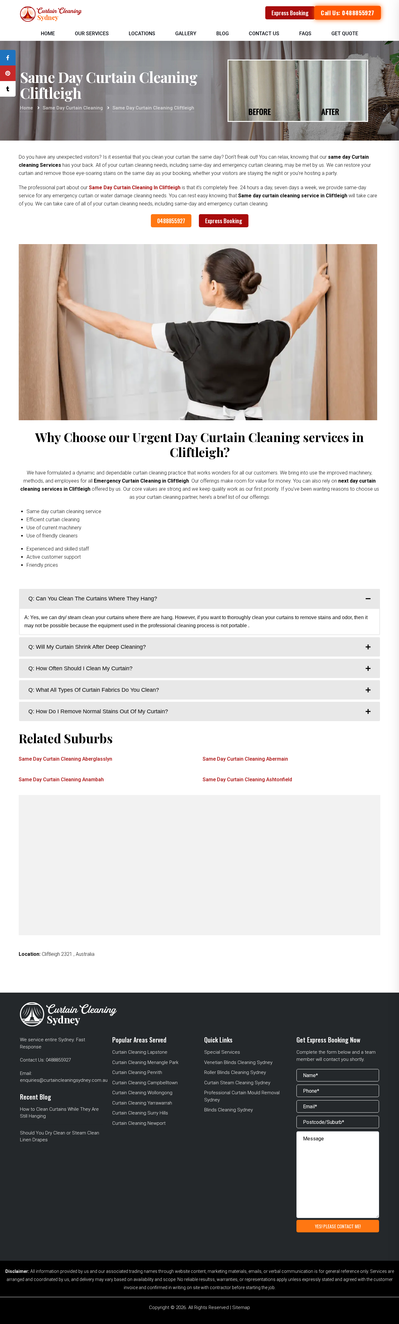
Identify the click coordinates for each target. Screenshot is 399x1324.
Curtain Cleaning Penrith (137, 1072)
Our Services (92, 33)
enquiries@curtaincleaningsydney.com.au (64, 1080)
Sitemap (241, 1307)
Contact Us (264, 33)
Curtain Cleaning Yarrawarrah (142, 1103)
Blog (222, 33)
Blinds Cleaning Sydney (228, 1110)
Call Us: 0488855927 (347, 13)
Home (48, 33)
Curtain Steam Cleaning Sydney (237, 1083)
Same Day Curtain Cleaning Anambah (61, 779)
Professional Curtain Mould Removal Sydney (242, 1096)
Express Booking (290, 13)
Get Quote (344, 33)
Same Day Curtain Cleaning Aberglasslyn (65, 759)
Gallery (185, 33)
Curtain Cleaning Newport (139, 1123)
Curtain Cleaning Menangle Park (145, 1062)
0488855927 (171, 221)
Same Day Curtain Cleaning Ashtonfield (247, 779)
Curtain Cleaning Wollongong (142, 1092)
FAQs (305, 33)
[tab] (199, 598)
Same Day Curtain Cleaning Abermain (245, 759)
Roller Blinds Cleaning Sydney (235, 1072)
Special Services (222, 1052)
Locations (142, 33)
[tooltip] (8, 57)
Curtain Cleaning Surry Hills (140, 1113)
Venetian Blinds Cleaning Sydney (238, 1062)
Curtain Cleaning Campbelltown (145, 1083)
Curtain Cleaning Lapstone (139, 1052)
